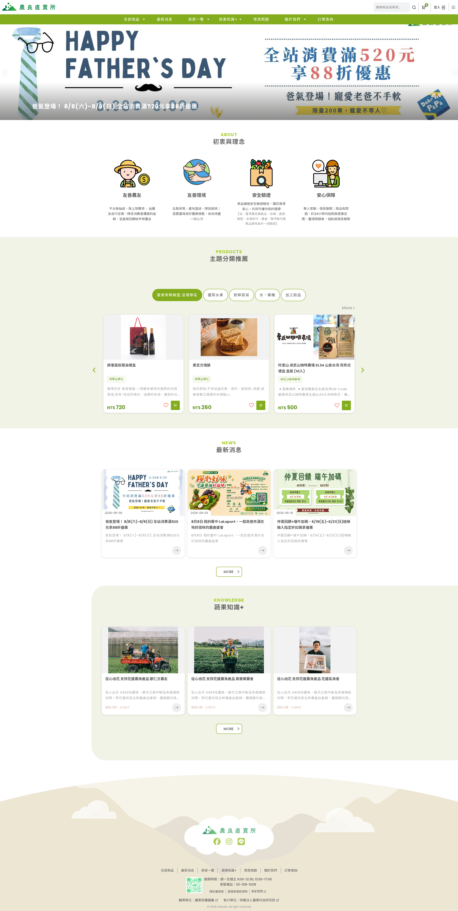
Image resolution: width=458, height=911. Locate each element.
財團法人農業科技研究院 (258, 900)
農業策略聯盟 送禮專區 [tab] (177, 295)
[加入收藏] (166, 405)
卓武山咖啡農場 (290, 379)
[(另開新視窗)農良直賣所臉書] (217, 843)
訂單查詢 (325, 19)
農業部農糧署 (205, 900)
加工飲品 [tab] (293, 295)
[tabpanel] (229, 361)
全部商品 (132, 19)
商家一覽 (196, 19)
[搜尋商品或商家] (414, 7)
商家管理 (257, 891)
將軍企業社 (116, 379)
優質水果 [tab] (215, 295)
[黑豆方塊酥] (229, 337)
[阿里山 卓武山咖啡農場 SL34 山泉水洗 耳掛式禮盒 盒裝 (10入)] (314, 337)
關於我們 (293, 19)
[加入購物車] (175, 405)
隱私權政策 (216, 892)
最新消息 (164, 19)
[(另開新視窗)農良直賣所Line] (241, 843)
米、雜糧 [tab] (267, 295)
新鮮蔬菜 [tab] (241, 295)
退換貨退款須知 (238, 892)
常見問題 (261, 19)
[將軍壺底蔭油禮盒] (143, 337)
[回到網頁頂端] (439, 879)
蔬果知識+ (228, 19)
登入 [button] (437, 7)
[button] (423, 7)
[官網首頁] (28, 6)
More (347, 308)
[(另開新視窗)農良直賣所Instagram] (229, 843)
